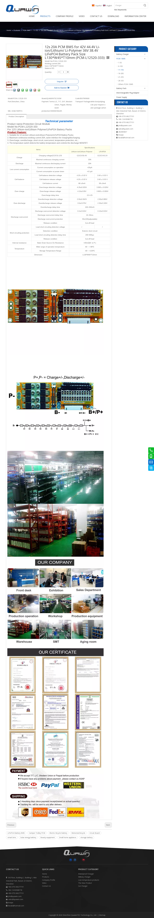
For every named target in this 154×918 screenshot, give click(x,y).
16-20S (121, 73)
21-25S (121, 77)
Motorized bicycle (78, 833)
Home (44, 874)
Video (44, 883)
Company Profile (48, 880)
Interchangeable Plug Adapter (127, 93)
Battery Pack (121, 88)
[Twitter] (79, 859)
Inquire (60, 81)
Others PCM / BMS (125, 84)
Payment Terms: (48, 101)
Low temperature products (88, 880)
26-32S (121, 80)
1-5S (120, 62)
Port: (10, 101)
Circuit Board (95, 833)
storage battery (86, 837)
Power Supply (121, 97)
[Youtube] (83, 859)
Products (45, 877)
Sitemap (102, 915)
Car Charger (82, 886)
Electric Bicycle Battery (58, 833)
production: (46, 111)
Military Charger (84, 877)
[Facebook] (70, 859)
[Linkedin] (74, 859)
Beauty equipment (47, 837)
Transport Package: (82, 101)
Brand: (44, 98)
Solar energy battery (28, 837)
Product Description (16, 116)
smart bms (12, 837)
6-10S (120, 66)
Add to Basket (60, 87)
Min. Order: (12, 111)
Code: (77, 98)
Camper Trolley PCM (37, 833)
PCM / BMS (120, 58)
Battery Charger (122, 54)
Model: (10, 98)
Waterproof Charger (86, 874)
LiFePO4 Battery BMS (16, 833)
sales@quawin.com (125, 129)
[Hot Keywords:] (145, 5)
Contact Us (46, 886)
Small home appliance (67, 837)
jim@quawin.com (125, 125)
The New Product (85, 883)
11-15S (121, 70)
